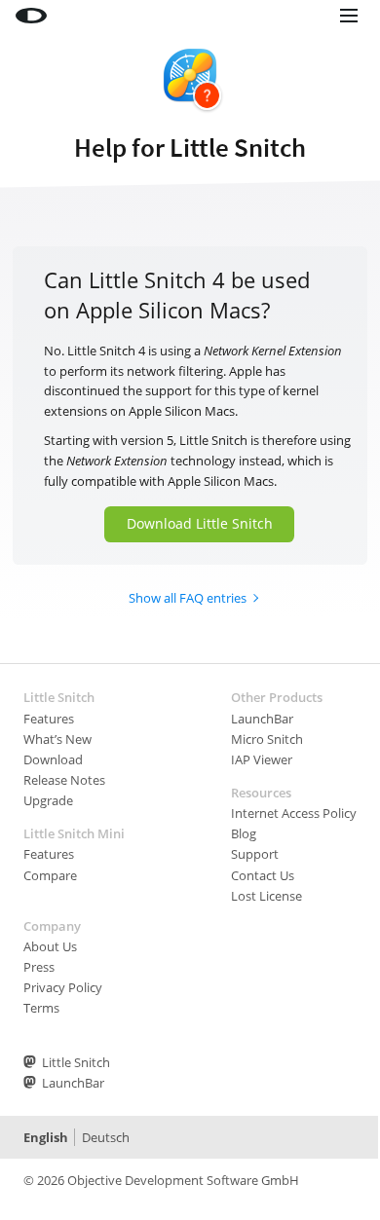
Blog (243, 833)
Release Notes (64, 780)
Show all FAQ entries (188, 598)
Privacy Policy (62, 987)
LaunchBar (262, 718)
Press (39, 967)
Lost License (266, 896)
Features (48, 718)
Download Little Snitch (200, 523)
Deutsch (106, 1137)
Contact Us (262, 875)
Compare (50, 875)
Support (255, 854)
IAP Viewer (261, 759)
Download (53, 759)
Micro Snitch (267, 739)
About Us (50, 946)
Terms (41, 1008)
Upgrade (48, 800)
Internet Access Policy (294, 813)
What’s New (57, 739)
